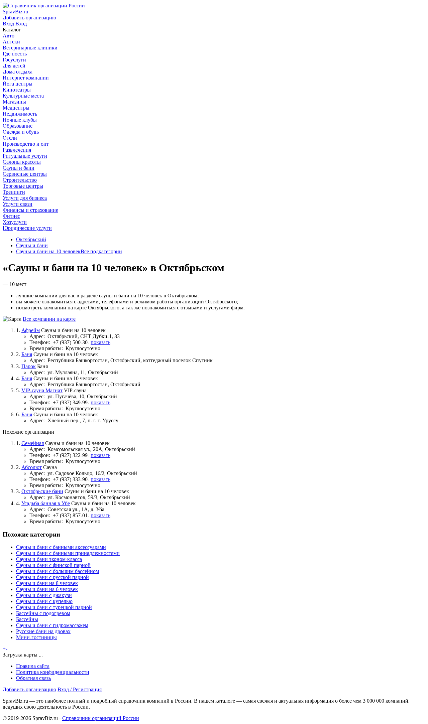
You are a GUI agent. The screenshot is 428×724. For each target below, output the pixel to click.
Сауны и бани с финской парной (53, 565)
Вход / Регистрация (80, 689)
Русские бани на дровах (43, 631)
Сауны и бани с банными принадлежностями (68, 553)
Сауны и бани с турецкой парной (54, 607)
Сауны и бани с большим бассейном (57, 571)
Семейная (32, 443)
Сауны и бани (32, 245)
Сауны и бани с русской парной (52, 577)
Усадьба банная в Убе (45, 503)
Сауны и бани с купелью (44, 601)
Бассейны (27, 619)
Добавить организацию (29, 689)
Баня (26, 354)
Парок (28, 366)
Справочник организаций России (100, 718)
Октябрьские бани (42, 491)
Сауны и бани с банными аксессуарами (61, 547)
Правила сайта (32, 666)
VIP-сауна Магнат (42, 390)
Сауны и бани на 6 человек (47, 589)
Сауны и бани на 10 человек (48, 251)
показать (100, 342)
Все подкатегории (101, 251)
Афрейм (30, 330)
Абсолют (31, 467)
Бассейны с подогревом (43, 613)
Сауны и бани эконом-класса (49, 559)
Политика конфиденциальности (52, 672)
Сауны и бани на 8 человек (47, 583)
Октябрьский (31, 239)
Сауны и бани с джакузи (44, 595)
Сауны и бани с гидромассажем (52, 625)
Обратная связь (33, 678)
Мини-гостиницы (36, 637)
